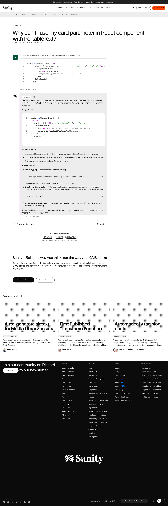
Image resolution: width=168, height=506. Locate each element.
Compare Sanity (94, 426)
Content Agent (68, 383)
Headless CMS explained (98, 401)
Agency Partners (122, 397)
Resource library (95, 404)
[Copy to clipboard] (102, 176)
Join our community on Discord (29, 364)
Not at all (47, 237)
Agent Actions (68, 411)
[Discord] (29, 502)
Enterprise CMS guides (98, 411)
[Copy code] (104, 61)
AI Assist (66, 415)
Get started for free (23, 280)
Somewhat (59, 237)
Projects (54, 14)
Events (117, 383)
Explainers (93, 408)
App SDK (65, 397)
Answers (16, 26)
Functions (66, 408)
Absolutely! (71, 237)
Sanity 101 (93, 372)
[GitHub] (4, 502)
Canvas (64, 379)
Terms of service (148, 372)
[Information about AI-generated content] (34, 97)
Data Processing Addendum (152, 375)
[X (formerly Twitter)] (21, 502)
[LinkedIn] (12, 502)
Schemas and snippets (97, 393)
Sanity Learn (93, 375)
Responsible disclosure (151, 390)
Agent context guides (97, 422)
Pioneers (92, 383)
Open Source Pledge (149, 393)
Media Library (68, 372)
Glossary (92, 429)
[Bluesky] (16, 502)
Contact (118, 368)
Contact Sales (144, 8)
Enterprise (98, 8)
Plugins (33, 14)
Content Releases (69, 390)
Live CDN (65, 404)
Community (74, 14)
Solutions (70, 8)
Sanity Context (68, 375)
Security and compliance (152, 386)
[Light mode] (155, 501)
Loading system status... (135, 501)
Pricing (109, 8)
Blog (117, 372)
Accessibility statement (152, 379)
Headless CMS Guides (97, 415)
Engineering (120, 375)
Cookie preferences (149, 397)
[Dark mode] (163, 501)
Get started (159, 8)
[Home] (7, 8)
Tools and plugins (96, 379)
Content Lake (67, 401)
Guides (23, 14)
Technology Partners (123, 401)
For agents (93, 437)
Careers (118, 386)
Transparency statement (151, 383)
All (16, 14)
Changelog (119, 390)
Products (59, 8)
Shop (117, 379)
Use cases (66, 419)
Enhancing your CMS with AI (100, 419)
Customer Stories (122, 393)
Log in (131, 8)
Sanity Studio (68, 368)
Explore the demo (45, 280)
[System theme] (159, 501)
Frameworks (93, 386)
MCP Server (66, 386)
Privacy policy (147, 368)
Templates (43, 14)
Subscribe (11, 370)
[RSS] (25, 502)
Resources (81, 8)
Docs (89, 8)
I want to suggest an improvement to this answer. (60, 240)
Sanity (17, 258)
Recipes (64, 14)
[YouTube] (8, 502)
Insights (65, 393)
